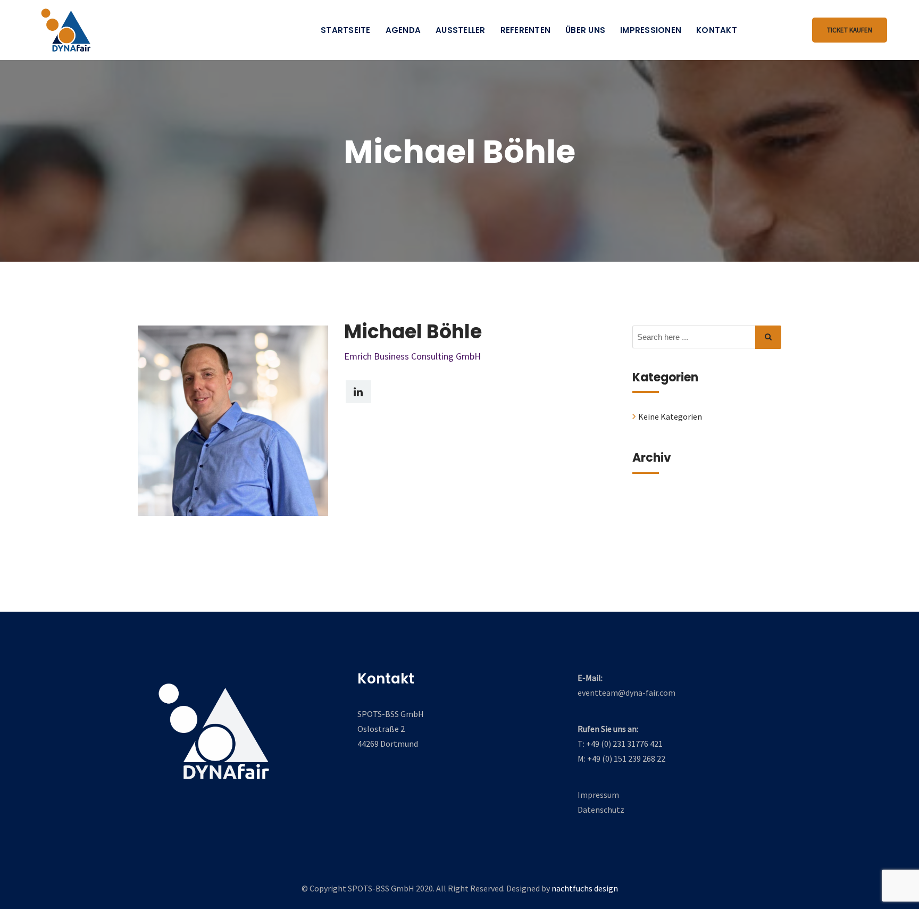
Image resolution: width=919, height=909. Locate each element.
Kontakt (716, 30)
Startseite (346, 30)
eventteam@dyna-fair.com (626, 692)
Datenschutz (601, 809)
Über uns (585, 30)
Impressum (598, 794)
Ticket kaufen (849, 30)
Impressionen (650, 30)
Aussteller (461, 30)
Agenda (403, 30)
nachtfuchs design (585, 888)
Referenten (525, 30)
